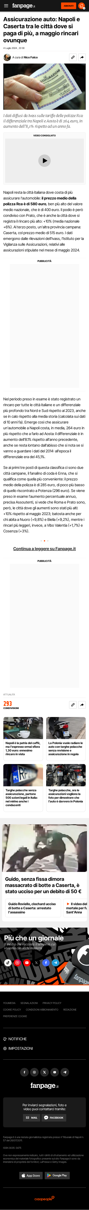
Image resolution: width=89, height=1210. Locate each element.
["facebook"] (46, 962)
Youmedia (9, 1003)
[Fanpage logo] (23, 5)
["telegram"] (55, 962)
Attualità (9, 694)
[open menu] (5, 6)
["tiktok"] (8, 962)
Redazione (70, 1009)
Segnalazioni (29, 1003)
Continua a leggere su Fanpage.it (44, 548)
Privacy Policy (52, 1003)
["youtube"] (27, 962)
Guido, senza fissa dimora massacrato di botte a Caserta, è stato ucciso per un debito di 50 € (43, 885)
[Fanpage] (45, 1086)
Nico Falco (31, 57)
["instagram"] (17, 962)
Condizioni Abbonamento (42, 1009)
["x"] (36, 962)
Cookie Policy (12, 1009)
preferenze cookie (15, 1016)
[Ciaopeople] (44, 1199)
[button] (82, 57)
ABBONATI (68, 6)
